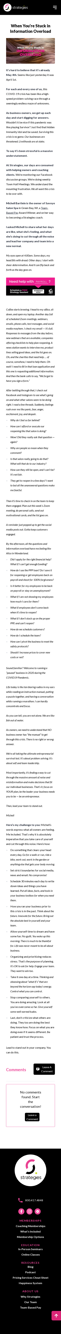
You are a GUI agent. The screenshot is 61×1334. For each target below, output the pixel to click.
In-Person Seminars (30, 1249)
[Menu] (55, 7)
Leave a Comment (32, 1117)
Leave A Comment (47, 1069)
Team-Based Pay (30, 1307)
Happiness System (30, 1283)
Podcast (30, 1272)
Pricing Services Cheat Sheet (30, 1277)
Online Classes (30, 1254)
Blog (30, 1266)
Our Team (30, 1302)
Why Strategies (30, 1296)
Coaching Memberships (30, 1226)
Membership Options (30, 1236)
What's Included (30, 1231)
